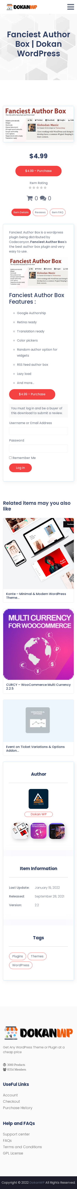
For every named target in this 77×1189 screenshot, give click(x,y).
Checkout (11, 1101)
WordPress (20, 965)
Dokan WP (39, 814)
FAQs (7, 1140)
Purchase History (17, 1107)
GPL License (13, 1153)
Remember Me (24, 458)
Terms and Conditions (22, 1146)
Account (10, 1095)
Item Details (21, 212)
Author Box (31, 232)
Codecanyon (19, 242)
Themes (37, 956)
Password (16, 440)
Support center (16, 1134)
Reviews (40, 212)
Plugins (17, 956)
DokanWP (37, 1182)
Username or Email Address (30, 423)
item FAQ (57, 212)
